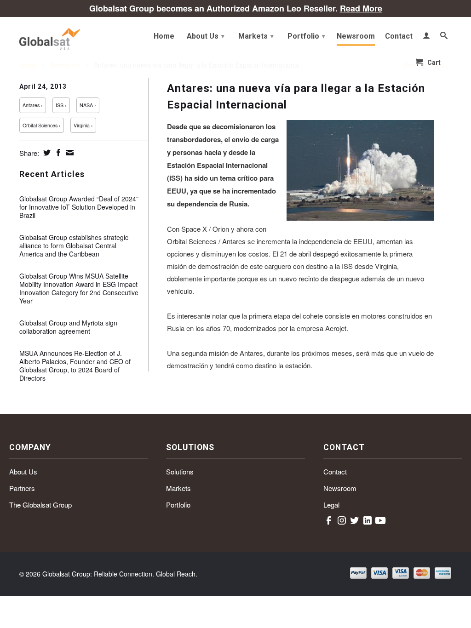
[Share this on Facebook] (57, 152)
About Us (205, 36)
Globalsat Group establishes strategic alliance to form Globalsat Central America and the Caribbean (73, 245)
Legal (331, 504)
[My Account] (426, 37)
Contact (399, 36)
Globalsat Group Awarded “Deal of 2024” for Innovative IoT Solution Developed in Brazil (78, 206)
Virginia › (83, 125)
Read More (361, 8)
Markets (256, 36)
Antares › (33, 105)
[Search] (444, 37)
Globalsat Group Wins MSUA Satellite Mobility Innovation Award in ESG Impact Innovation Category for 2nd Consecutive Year (78, 288)
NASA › (88, 105)
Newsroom (356, 36)
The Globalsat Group (40, 504)
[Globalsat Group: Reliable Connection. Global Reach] (70, 37)
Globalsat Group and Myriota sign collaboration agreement (68, 327)
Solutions (180, 471)
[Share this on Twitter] (46, 152)
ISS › (61, 105)
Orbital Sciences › (42, 125)
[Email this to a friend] (69, 152)
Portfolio (306, 36)
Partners (22, 488)
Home (164, 36)
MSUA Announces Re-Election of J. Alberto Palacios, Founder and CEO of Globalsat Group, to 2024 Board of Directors (75, 365)
